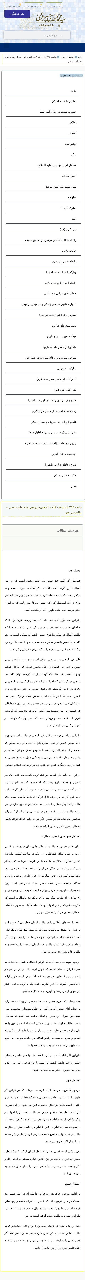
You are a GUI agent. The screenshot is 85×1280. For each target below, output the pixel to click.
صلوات (72, 197)
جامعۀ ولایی (69, 250)
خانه (80, 57)
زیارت (72, 90)
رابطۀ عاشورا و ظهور (63, 261)
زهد (74, 218)
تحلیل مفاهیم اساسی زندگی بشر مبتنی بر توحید (48, 304)
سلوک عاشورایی (66, 368)
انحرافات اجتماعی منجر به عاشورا (56, 379)
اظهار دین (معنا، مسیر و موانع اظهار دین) (52, 432)
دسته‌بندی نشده (67, 57)
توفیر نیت (70, 143)
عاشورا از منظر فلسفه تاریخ (59, 347)
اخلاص (72, 122)
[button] (6, 45)
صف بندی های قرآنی (64, 325)
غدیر (73, 486)
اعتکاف (72, 133)
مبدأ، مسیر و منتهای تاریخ (61, 336)
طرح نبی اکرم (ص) (65, 389)
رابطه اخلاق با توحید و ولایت (60, 282)
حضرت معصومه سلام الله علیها (58, 111)
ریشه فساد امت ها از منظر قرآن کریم (54, 411)
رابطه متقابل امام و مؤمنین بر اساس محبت (50, 240)
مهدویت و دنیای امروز (63, 453)
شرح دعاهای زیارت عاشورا (60, 464)
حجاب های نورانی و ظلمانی (60, 293)
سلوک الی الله (67, 208)
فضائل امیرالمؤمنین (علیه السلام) (57, 165)
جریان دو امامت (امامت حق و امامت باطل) (50, 443)
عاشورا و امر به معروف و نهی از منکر (54, 421)
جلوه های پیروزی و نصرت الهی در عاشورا (52, 400)
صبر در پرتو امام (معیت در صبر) (57, 314)
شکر (73, 154)
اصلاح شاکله (69, 175)
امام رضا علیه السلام (64, 101)
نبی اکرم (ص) (68, 229)
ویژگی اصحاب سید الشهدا (61, 272)
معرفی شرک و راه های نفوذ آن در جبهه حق (51, 357)
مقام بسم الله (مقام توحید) (60, 186)
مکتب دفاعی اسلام (65, 475)
